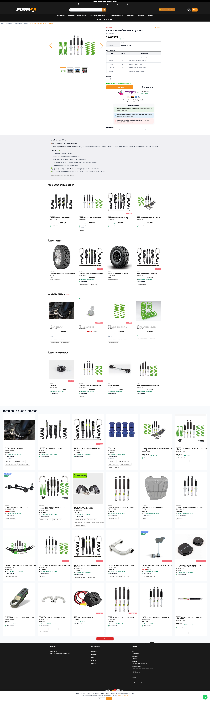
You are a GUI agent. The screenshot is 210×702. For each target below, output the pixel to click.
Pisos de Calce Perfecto (97, 16)
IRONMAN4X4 (109, 27)
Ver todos (68, 295)
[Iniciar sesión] (189, 10)
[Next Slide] (101, 46)
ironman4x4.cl (61, 4)
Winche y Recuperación (116, 16)
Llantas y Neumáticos (104, 19)
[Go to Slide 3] (77, 70)
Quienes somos (53, 651)
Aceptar (109, 699)
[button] (76, 45)
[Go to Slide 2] (70, 70)
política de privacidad (122, 695)
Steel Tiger (93, 663)
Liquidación (163, 9)
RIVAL (92, 657)
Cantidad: (108, 76)
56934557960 (122, 4)
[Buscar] (104, 10)
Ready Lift (93, 660)
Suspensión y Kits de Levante (77, 16)
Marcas (172, 9)
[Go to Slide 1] (63, 70)
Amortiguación (59, 16)
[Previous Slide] (51, 46)
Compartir (159, 27)
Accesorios (141, 16)
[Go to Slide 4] (84, 70)
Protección (130, 16)
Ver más (106, 638)
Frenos (150, 16)
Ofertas (168, 9)
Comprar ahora (120, 87)
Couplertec (93, 654)
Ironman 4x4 (94, 651)
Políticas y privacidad (137, 683)
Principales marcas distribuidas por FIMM (60, 654)
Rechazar (101, 699)
